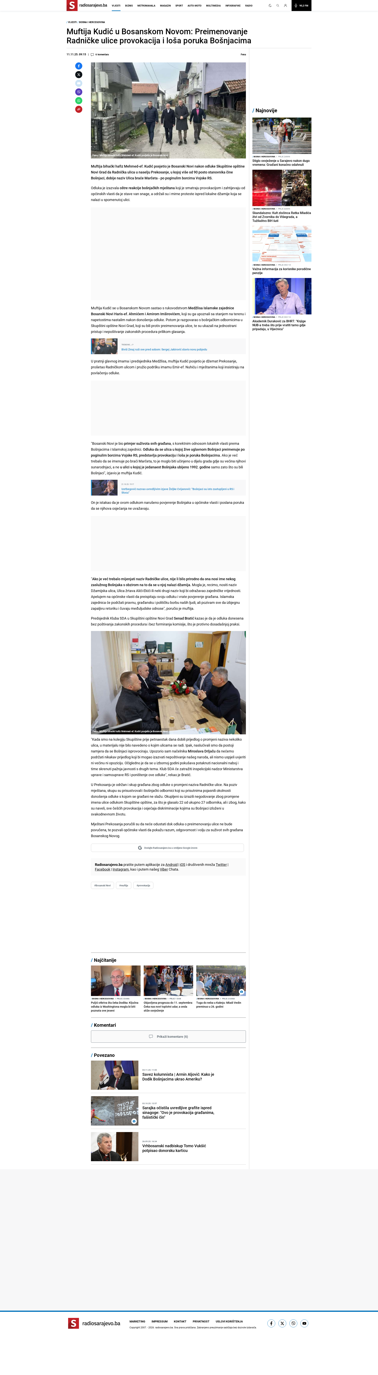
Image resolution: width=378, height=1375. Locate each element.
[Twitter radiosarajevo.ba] (282, 1323)
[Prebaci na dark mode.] (270, 5)
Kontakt (180, 1321)
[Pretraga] (278, 5)
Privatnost (201, 1321)
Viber (164, 869)
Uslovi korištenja (229, 1321)
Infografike (233, 5)
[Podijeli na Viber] (78, 91)
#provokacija (143, 885)
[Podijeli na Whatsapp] (78, 100)
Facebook (102, 869)
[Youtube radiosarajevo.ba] (304, 1323)
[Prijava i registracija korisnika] (287, 5)
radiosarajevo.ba (164, 1327)
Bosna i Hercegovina (92, 22)
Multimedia (213, 5)
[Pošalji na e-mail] (78, 83)
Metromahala (146, 5)
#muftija (123, 885)
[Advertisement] (168, 253)
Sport (179, 5)
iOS (182, 864)
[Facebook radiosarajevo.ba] (271, 1323)
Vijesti (116, 5)
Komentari (105, 1025)
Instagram (121, 869)
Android (171, 864)
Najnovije (266, 110)
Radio (248, 5)
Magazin (165, 5)
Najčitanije (105, 960)
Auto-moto (194, 5)
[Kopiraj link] (78, 109)
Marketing (137, 1321)
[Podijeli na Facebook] (78, 65)
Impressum (160, 1321)
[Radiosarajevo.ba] (94, 1323)
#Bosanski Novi (102, 885)
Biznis (129, 5)
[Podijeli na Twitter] (78, 74)
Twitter (221, 864)
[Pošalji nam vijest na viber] (293, 1323)
